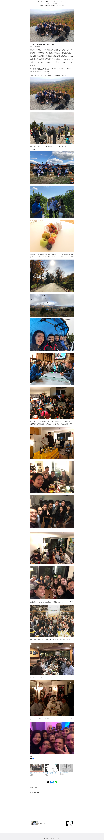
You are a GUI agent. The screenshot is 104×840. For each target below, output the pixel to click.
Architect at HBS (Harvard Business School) (52, 2)
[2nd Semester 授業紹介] (66, 768)
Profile (41, 5)
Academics (53, 5)
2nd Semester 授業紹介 (64, 772)
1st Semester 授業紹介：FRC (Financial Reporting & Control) (51, 773)
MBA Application (47, 5)
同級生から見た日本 (41, 823)
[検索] (63, 5)
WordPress (58, 838)
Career (60, 5)
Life (57, 5)
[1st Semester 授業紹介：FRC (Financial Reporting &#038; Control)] (52, 768)
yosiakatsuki (51, 838)
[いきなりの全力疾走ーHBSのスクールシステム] (37, 768)
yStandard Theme (46, 838)
